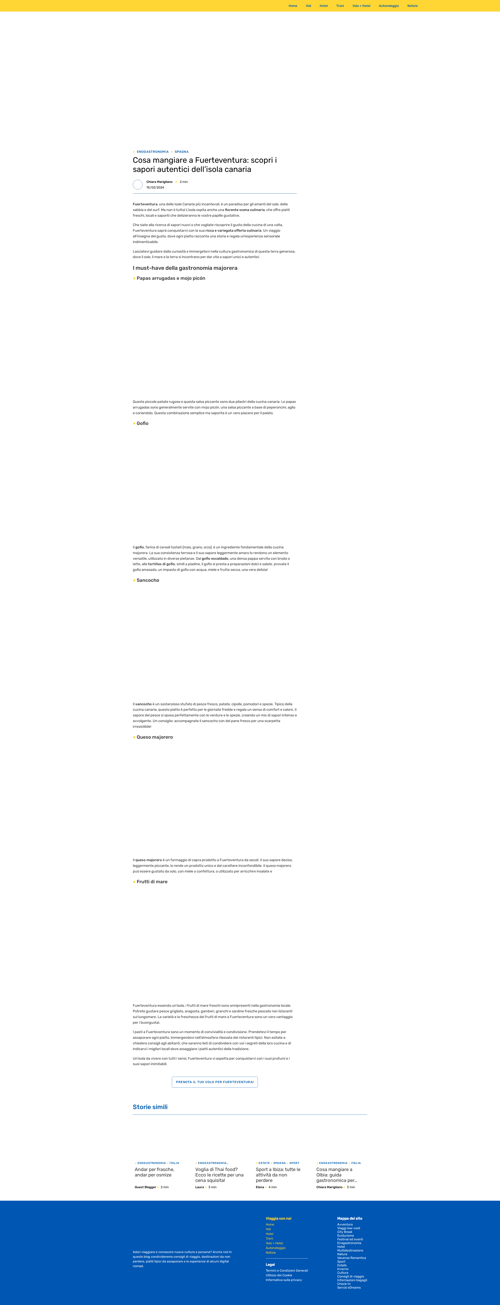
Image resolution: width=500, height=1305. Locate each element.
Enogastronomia (153, 152)
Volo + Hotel (361, 6)
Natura (342, 1254)
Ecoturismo (345, 1235)
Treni (340, 6)
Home (293, 6)
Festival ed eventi (350, 1239)
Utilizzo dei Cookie (279, 1275)
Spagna (182, 152)
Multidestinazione (350, 1250)
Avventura (345, 1224)
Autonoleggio (389, 6)
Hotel (324, 6)
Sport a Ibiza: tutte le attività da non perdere (278, 1175)
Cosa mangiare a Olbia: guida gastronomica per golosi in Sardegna (336, 1175)
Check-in (344, 1284)
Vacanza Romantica (351, 1258)
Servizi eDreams (349, 1287)
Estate (264, 1163)
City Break (344, 1232)
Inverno (342, 1269)
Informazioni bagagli (352, 1280)
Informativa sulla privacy (284, 1280)
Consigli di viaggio (350, 1276)
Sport (294, 1163)
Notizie (412, 6)
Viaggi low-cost (348, 1228)
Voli (308, 6)
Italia (174, 1163)
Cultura (342, 1273)
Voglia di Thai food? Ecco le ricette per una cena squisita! (219, 1175)
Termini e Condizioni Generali (287, 1270)
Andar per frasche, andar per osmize (154, 1172)
